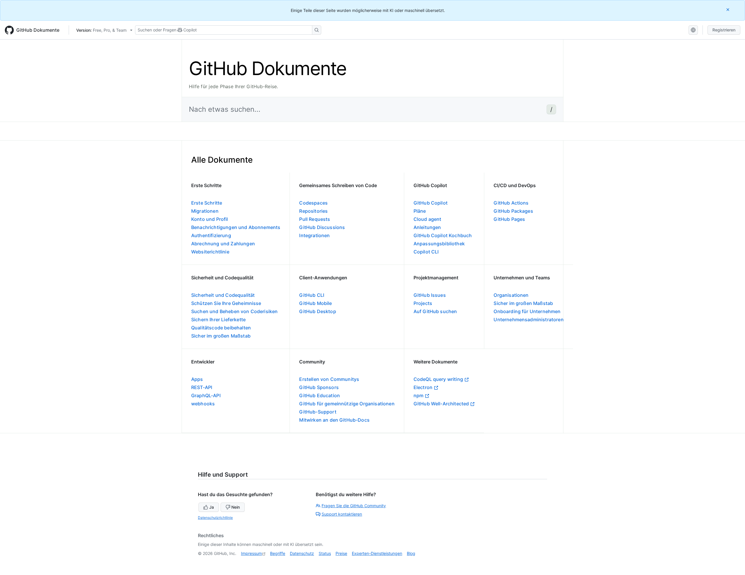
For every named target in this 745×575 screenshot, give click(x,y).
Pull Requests (314, 219)
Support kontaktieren (342, 514)
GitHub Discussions (322, 227)
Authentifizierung (211, 235)
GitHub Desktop (317, 311)
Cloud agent (427, 219)
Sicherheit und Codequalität (223, 295)
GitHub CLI (311, 295)
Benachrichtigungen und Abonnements (235, 227)
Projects (423, 303)
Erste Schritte (206, 203)
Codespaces (313, 203)
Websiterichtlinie (210, 252)
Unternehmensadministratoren (528, 319)
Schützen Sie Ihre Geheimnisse (226, 303)
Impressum (251, 553)
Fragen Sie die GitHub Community (354, 505)
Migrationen (205, 211)
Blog (411, 553)
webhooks (203, 404)
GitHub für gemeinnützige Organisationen (346, 404)
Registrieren (723, 29)
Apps (197, 379)
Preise (341, 553)
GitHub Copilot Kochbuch (443, 235)
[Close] (728, 9)
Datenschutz (302, 553)
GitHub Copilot (431, 203)
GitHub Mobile (315, 303)
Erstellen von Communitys (329, 379)
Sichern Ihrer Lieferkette (218, 319)
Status (325, 553)
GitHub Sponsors (318, 387)
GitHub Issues (430, 295)
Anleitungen (427, 227)
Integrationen (314, 235)
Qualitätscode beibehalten (221, 328)
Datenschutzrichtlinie (215, 517)
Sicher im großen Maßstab (221, 336)
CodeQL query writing (438, 379)
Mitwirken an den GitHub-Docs (334, 420)
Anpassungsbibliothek (439, 243)
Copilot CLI (426, 252)
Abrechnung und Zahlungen (223, 243)
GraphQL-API (206, 395)
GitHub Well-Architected (441, 404)
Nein (235, 507)
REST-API (201, 387)
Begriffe (277, 553)
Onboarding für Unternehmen (527, 311)
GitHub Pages (509, 219)
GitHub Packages (513, 211)
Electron (423, 387)
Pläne (420, 211)
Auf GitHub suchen (435, 311)
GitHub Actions (511, 203)
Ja (211, 507)
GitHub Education (319, 395)
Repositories (313, 211)
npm (418, 395)
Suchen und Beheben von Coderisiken (234, 311)
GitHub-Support (317, 412)
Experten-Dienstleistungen (377, 553)
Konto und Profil (209, 219)
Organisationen (511, 295)
